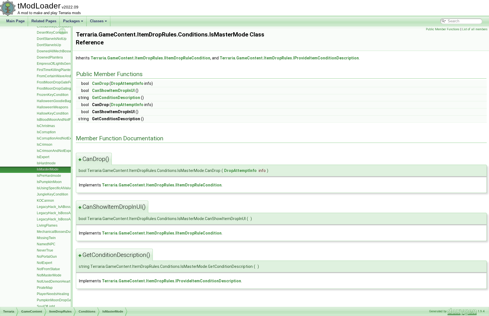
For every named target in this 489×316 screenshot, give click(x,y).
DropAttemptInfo (127, 83)
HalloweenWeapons (52, 107)
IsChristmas (46, 126)
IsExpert (43, 157)
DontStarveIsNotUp (52, 39)
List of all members (475, 29)
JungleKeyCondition (52, 194)
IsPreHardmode (49, 176)
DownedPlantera (50, 57)
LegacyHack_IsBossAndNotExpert (63, 219)
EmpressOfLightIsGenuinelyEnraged (65, 64)
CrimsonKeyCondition (54, 26)
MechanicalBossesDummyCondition (65, 232)
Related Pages (43, 21)
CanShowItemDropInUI (113, 90)
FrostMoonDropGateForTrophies (62, 82)
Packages (71, 21)
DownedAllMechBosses (55, 51)
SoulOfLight (46, 306)
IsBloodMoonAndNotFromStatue (62, 120)
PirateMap (45, 288)
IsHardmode (46, 163)
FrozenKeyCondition (52, 95)
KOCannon (45, 201)
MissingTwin (46, 238)
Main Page (15, 21)
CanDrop (100, 83)
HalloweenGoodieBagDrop (58, 101)
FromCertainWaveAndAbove (59, 76)
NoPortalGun (47, 257)
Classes (97, 21)
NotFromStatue (48, 269)
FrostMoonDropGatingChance (60, 89)
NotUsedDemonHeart (53, 281)
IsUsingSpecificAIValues (55, 188)
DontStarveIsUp (49, 45)
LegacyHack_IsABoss (53, 207)
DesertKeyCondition (52, 33)
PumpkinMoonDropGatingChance (63, 300)
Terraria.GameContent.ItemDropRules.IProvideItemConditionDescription (289, 58)
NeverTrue (45, 250)
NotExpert (44, 263)
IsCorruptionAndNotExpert (57, 138)
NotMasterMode (49, 275)
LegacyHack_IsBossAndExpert (60, 213)
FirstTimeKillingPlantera (55, 70)
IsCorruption (46, 132)
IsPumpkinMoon (49, 182)
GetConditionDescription (116, 97)
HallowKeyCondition (52, 113)
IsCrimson (44, 145)
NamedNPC (46, 244)
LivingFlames (47, 225)
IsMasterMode (48, 169)
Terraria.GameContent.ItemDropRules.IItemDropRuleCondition (150, 58)
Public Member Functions (443, 29)
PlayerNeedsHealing (53, 294)
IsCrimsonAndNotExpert (55, 151)
